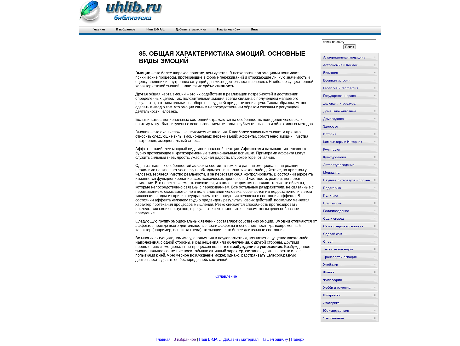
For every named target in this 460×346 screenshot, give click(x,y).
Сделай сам (332, 234)
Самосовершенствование (343, 226)
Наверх (297, 339)
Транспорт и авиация (340, 257)
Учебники (330, 264)
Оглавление (226, 276)
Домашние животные (339, 111)
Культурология (334, 157)
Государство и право (339, 96)
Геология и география (340, 88)
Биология (330, 73)
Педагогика (332, 188)
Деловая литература (339, 103)
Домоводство (333, 119)
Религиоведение (336, 211)
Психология (332, 203)
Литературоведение (339, 165)
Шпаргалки (331, 295)
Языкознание (333, 318)
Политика (330, 195)
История (329, 134)
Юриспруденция (336, 310)
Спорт (328, 241)
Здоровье (330, 126)
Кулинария (331, 149)
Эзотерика (331, 303)
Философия (332, 280)
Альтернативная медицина (344, 57)
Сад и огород (333, 218)
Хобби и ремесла (337, 287)
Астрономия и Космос (340, 65)
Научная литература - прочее (346, 180)
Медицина (331, 172)
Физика (328, 272)
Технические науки (338, 249)
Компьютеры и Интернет (342, 142)
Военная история (337, 80)
